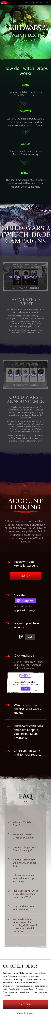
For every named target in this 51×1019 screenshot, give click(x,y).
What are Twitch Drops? (22, 824)
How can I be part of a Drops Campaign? (24, 849)
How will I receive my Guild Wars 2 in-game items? (24, 862)
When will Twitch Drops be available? (23, 836)
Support (28, 2)
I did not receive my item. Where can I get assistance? (24, 878)
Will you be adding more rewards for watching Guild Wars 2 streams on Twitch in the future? (25, 925)
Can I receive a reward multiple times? (24, 908)
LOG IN (25, 575)
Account (39, 2)
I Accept (25, 1004)
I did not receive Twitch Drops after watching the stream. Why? (25, 894)
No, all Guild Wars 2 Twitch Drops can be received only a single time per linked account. (24, 908)
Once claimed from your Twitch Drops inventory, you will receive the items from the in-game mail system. (25, 863)
